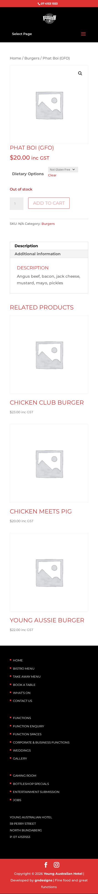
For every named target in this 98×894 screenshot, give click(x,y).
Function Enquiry (28, 726)
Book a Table (24, 685)
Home (15, 58)
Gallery (20, 758)
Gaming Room (24, 775)
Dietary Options (28, 174)
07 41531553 (21, 837)
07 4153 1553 (49, 3)
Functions (22, 718)
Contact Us (22, 701)
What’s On (22, 693)
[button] (80, 73)
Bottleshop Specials (31, 784)
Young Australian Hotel (63, 874)
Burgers (31, 58)
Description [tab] (26, 246)
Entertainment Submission (36, 792)
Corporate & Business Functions (41, 742)
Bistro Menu (23, 668)
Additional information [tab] (38, 254)
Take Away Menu (27, 676)
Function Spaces (27, 734)
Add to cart (49, 203)
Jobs (17, 800)
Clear (52, 175)
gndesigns (43, 880)
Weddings (22, 750)
